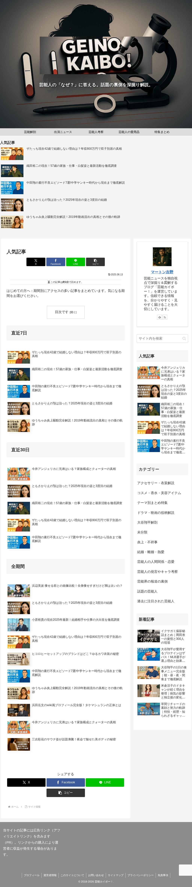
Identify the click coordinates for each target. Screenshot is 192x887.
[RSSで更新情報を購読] (164, 317)
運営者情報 (50, 875)
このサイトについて (72, 875)
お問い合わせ (96, 875)
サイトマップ (116, 875)
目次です (61, 312)
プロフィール (32, 875)
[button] (95, 262)
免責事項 (163, 875)
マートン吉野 (162, 272)
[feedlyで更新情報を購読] (159, 317)
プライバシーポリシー (141, 875)
